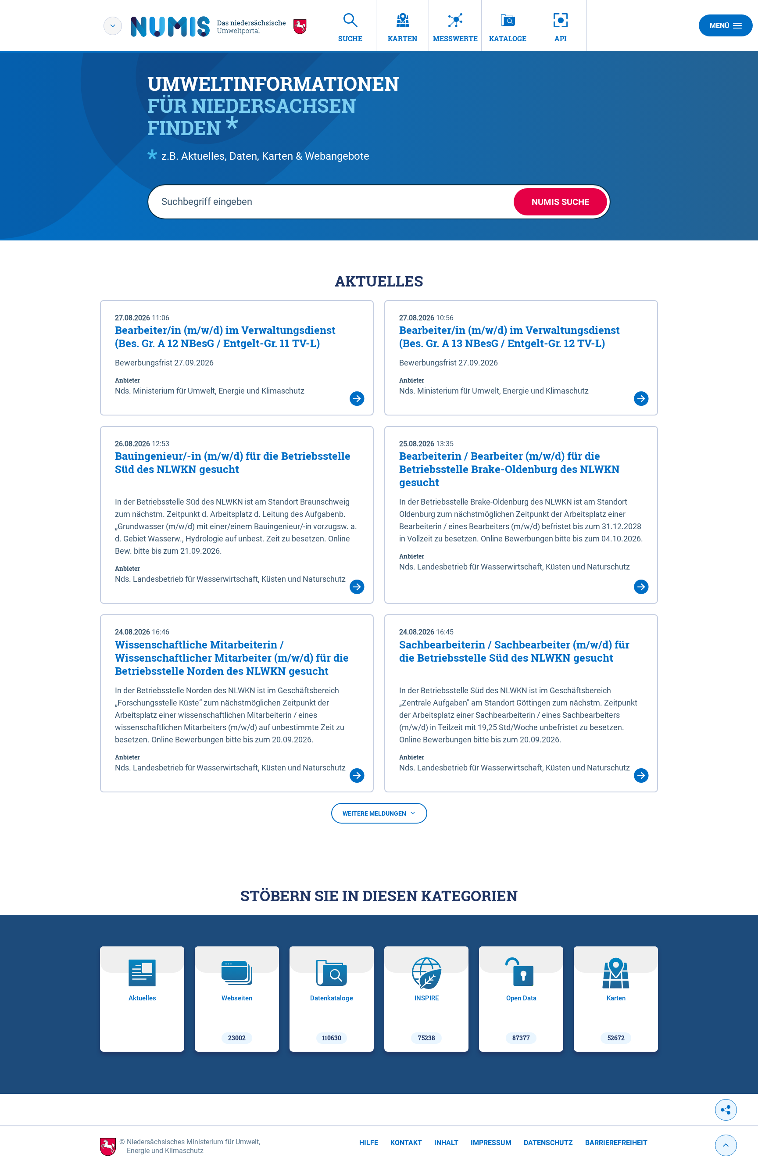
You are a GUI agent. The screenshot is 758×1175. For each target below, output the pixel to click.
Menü (719, 25)
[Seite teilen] (726, 1110)
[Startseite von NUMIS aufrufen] (219, 26)
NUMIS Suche (560, 202)
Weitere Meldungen (374, 813)
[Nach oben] (726, 1145)
